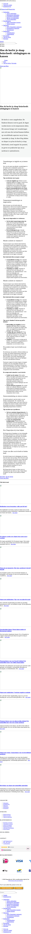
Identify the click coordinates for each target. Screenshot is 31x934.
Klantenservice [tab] (7, 896)
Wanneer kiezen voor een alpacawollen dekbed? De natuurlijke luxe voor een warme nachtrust (14, 721)
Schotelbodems (11, 33)
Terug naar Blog (4, 66)
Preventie (2, 476)
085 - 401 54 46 (6, 842)
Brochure (5, 38)
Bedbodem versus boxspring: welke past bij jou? (13, 506)
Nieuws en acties (7, 815)
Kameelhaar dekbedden (13, 16)
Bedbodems (6, 31)
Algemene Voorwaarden (8, 828)
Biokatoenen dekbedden (13, 15)
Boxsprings (6, 35)
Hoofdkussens (7, 21)
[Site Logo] (7, 9)
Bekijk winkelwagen (7, 888)
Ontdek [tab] (5, 895)
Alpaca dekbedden (11, 13)
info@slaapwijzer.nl (7, 841)
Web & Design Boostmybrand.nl (15, 880)
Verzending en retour (8, 824)
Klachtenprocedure (7, 826)
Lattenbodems (10, 34)
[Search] (16, 43)
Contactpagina (6, 843)
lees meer (15, 512)
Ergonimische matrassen (13, 28)
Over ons (5, 3)
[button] (2, 41)
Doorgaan (18, 888)
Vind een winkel (7, 5)
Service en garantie (7, 825)
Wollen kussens (11, 24)
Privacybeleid (6, 829)
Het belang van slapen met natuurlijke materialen (14, 785)
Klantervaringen (7, 814)
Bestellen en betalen (7, 822)
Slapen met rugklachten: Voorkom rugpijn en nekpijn (15, 692)
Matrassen (6, 25)
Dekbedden (6, 12)
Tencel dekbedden (11, 19)
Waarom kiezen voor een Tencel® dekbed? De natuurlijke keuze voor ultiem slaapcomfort (13, 661)
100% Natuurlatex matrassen (14, 27)
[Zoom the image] (15, 866)
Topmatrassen (10, 30)
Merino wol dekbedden (13, 18)
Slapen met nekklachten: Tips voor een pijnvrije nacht (15, 599)
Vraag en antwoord (7, 817)
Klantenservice (7, 6)
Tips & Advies (7, 37)
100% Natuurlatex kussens (14, 22)
